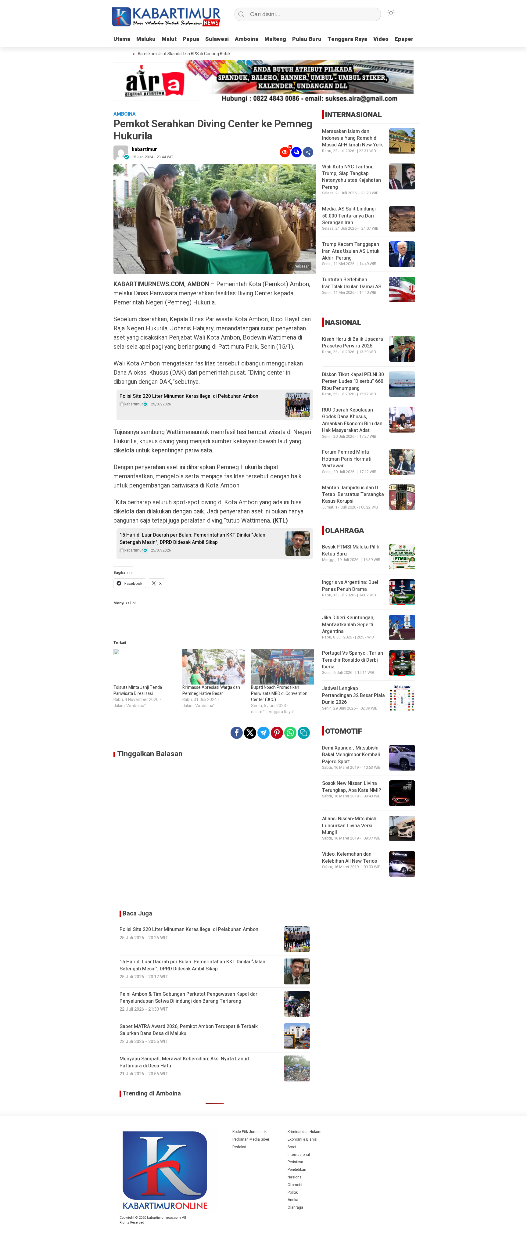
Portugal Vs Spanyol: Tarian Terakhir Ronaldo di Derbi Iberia (352, 660)
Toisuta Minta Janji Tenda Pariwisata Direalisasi (137, 690)
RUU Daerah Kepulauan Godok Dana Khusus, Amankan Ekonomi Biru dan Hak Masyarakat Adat (352, 420)
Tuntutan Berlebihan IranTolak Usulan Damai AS (351, 283)
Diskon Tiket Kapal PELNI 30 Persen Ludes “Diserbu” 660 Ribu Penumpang (353, 381)
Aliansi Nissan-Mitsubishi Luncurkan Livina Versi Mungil (350, 825)
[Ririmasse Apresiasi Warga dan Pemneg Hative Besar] (213, 667)
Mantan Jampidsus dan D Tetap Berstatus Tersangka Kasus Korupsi (353, 494)
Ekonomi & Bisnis (302, 1139)
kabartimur (144, 149)
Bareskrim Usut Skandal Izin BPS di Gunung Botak (174, 54)
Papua (191, 39)
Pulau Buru (306, 39)
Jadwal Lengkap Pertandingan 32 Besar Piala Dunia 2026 (353, 695)
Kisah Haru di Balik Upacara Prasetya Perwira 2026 (352, 343)
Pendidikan (297, 1169)
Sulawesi (217, 39)
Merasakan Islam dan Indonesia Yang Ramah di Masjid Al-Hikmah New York (352, 138)
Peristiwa (295, 1162)
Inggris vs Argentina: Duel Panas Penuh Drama (350, 586)
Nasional (295, 1177)
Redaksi (239, 1147)
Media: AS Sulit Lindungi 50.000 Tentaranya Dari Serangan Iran (349, 216)
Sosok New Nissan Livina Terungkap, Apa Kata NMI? (351, 787)
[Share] (308, 152)
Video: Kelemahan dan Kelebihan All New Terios (349, 858)
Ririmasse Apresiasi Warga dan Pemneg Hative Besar (211, 690)
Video (381, 39)
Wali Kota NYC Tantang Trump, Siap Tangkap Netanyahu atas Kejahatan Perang (351, 177)
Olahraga (295, 1207)
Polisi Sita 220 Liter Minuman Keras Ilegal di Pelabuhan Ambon (189, 396)
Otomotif (295, 1185)
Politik (293, 1192)
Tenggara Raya (347, 39)
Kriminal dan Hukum (304, 1132)
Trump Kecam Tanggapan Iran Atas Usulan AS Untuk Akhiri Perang (350, 251)
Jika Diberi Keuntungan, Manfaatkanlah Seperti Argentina (348, 624)
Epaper (404, 39)
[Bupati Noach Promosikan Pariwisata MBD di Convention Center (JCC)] (282, 667)
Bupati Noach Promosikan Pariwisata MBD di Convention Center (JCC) (279, 693)
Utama (121, 39)
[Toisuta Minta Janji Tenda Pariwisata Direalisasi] (144, 667)
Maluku (146, 39)
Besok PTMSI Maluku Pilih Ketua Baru (350, 551)
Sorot (292, 1147)
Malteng (275, 39)
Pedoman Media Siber (250, 1139)
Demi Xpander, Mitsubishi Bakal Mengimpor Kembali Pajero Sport (351, 755)
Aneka (293, 1200)
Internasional (299, 1154)
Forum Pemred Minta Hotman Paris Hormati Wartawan (346, 459)
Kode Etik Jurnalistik (249, 1132)
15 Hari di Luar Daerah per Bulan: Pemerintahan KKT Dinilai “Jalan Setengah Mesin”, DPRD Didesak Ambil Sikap (192, 538)
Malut (169, 39)
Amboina (246, 39)
